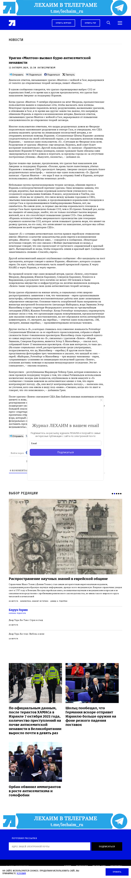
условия (21, 873)
